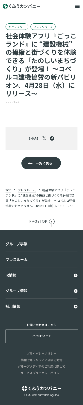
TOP (8, 190)
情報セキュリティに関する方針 (41, 359)
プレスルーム (27, 190)
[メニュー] (77, 6)
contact (42, 336)
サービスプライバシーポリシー (41, 372)
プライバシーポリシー (41, 353)
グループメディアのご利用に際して (41, 366)
